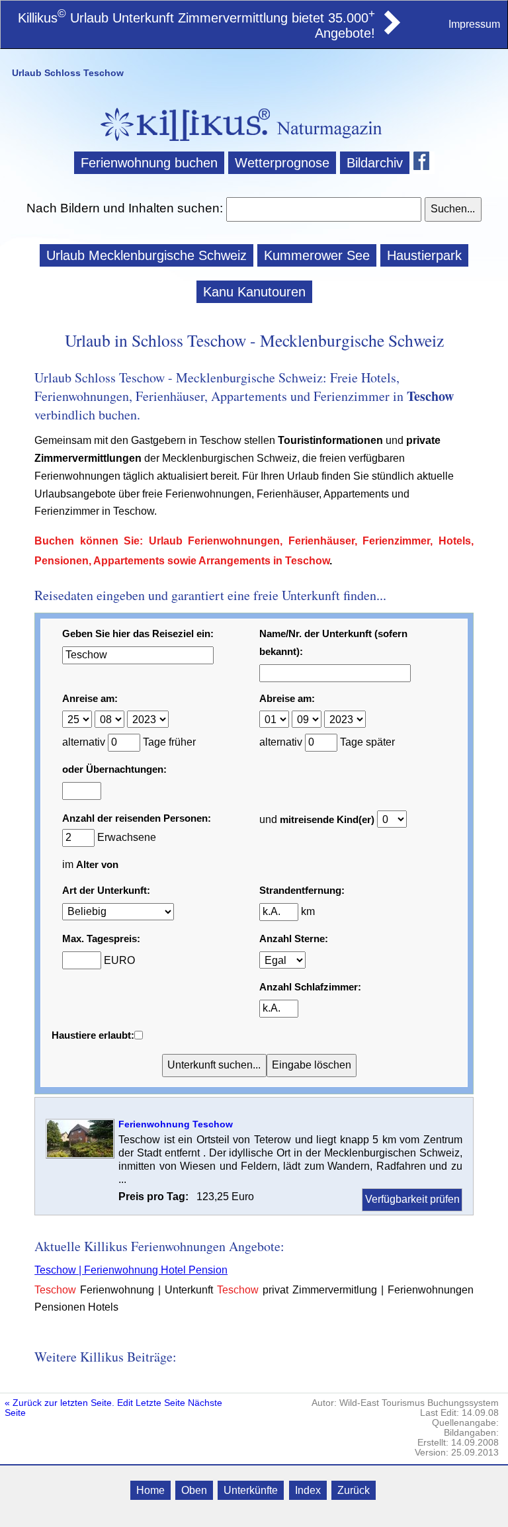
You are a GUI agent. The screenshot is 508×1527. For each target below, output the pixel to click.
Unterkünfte (251, 1490)
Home (150, 1490)
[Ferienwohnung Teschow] (80, 1154)
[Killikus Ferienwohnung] (391, 30)
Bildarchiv (375, 162)
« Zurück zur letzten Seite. (59, 1403)
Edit (125, 1403)
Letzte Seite (160, 1403)
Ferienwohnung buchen (149, 162)
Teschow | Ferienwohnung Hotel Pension (131, 1270)
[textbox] (323, 209)
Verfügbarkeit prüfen (412, 1199)
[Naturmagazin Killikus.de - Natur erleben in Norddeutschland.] (181, 142)
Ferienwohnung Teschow (175, 1124)
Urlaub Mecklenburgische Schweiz (146, 255)
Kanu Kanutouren (254, 291)
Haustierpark (424, 255)
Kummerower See (317, 255)
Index (308, 1490)
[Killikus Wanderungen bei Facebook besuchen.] (424, 163)
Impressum (474, 24)
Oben (194, 1490)
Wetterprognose (282, 162)
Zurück (353, 1490)
